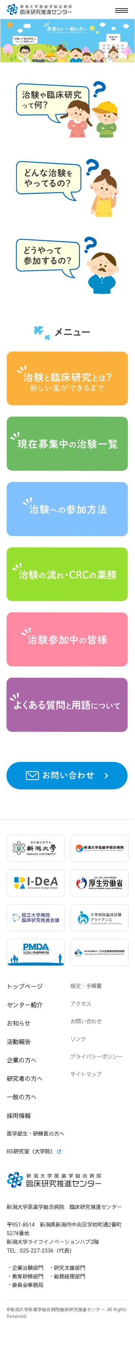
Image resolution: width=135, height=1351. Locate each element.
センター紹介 (25, 1005)
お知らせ (19, 1023)
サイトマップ (86, 1074)
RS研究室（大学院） (31, 1152)
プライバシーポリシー (96, 1057)
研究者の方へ (25, 1078)
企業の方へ (22, 1060)
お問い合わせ (86, 1022)
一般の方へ (22, 1097)
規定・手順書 (86, 986)
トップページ (25, 986)
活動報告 (19, 1042)
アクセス (80, 1004)
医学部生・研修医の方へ (35, 1134)
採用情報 (19, 1116)
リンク (78, 1039)
